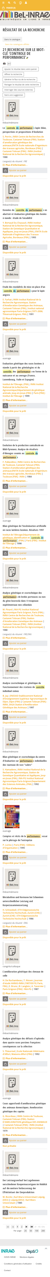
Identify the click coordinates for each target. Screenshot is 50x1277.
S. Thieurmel (9, 1051)
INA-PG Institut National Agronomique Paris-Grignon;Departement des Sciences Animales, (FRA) (24, 781)
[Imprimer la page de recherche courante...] (4, 63)
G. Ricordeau (9, 1116)
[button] (5, 170)
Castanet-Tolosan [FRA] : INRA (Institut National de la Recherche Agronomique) (23, 153)
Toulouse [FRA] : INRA (14, 476)
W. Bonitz (7, 1197)
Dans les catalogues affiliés (17, 44)
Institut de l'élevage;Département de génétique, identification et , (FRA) (23, 537)
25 (25, 1230)
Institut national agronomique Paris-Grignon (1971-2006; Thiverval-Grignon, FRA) (23, 311)
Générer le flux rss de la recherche (19, 79)
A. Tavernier (37, 986)
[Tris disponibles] (9, 64)
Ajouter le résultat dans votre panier (20, 69)
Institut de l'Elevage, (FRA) (16, 384)
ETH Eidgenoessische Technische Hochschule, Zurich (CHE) (21, 911)
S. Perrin (7, 136)
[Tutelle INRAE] (12, 1251)
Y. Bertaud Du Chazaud (14, 222)
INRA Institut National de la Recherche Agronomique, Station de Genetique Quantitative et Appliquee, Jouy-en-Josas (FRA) (23, 227)
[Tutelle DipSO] (37, 1251)
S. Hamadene (9, 769)
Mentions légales (27, 1257)
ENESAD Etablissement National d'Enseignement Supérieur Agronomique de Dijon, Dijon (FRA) (25, 698)
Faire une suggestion (13, 95)
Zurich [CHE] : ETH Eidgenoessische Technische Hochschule (20, 917)
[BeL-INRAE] (25, 15)
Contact (7, 1270)
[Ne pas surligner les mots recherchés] (27, 58)
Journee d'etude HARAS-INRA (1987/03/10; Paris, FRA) (23, 983)
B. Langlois (24, 986)
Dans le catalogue (12, 39)
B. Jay (5, 695)
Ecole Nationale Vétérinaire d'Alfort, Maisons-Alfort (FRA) (23, 1053)
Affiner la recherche (13, 74)
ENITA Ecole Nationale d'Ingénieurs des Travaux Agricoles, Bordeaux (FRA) (25, 234)
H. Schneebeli (9, 909)
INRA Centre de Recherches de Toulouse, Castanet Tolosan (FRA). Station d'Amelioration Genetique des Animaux (23, 618)
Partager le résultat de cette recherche (21, 84)
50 (31, 1230)
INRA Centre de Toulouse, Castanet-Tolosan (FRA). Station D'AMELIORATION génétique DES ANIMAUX (25, 1119)
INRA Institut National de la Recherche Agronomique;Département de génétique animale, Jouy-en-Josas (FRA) (24, 388)
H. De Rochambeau (12, 980)
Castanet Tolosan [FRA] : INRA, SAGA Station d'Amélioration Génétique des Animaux (25, 704)
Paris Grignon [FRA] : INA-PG (17, 989)
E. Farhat (7, 299)
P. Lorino (7, 844)
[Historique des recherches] (20, 2)
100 (36, 1230)
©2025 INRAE (10, 1257)
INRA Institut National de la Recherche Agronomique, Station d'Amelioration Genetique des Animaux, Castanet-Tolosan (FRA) (23, 304)
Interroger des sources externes (18, 90)
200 (43, 1230)
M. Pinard (7, 609)
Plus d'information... (17, 164)
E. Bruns (13, 986)
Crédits (39, 1264)
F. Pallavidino (9, 462)
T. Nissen (28, 980)
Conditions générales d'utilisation (18, 1264)
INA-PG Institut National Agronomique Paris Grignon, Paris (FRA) (23, 611)
